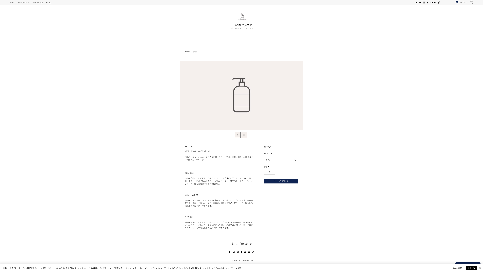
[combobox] (281, 160)
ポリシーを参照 (234, 268)
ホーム (188, 51)
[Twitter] (420, 2)
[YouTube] (431, 2)
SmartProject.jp (242, 25)
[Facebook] (428, 2)
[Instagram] (424, 2)
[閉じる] (479, 268)
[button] (471, 2)
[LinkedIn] (416, 2)
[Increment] (273, 172)
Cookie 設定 (457, 268)
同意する (471, 268)
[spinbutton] (269, 172)
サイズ (268, 154)
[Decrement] (266, 172)
